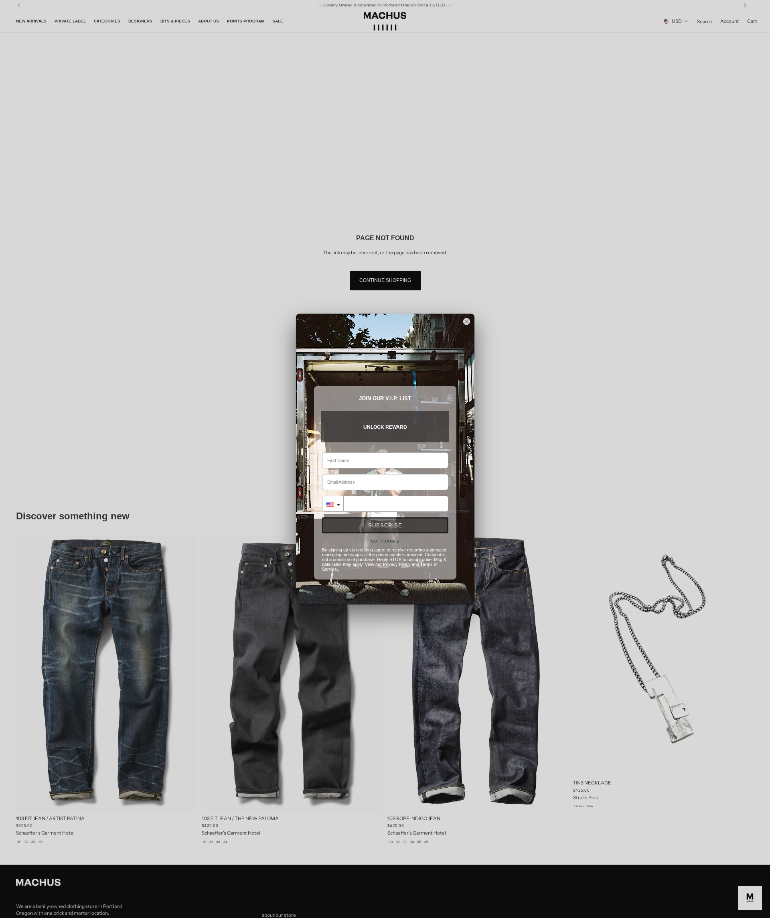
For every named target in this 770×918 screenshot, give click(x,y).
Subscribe (385, 526)
